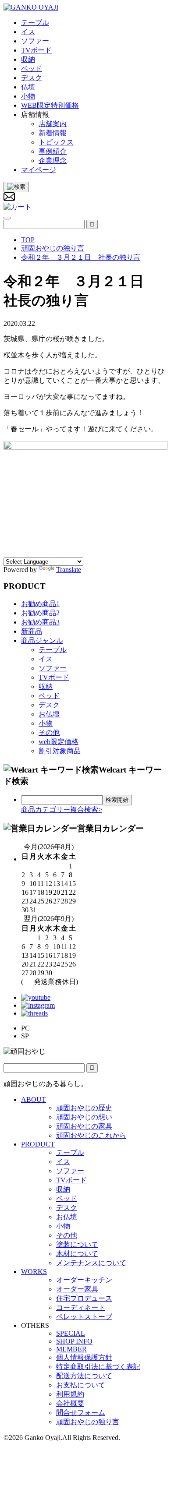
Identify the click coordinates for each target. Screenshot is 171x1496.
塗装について (77, 1244)
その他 (49, 732)
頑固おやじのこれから (91, 1135)
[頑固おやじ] (31, 7)
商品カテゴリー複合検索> (61, 809)
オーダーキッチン (84, 1280)
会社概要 (70, 1403)
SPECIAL (70, 1333)
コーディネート (80, 1307)
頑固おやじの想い (84, 1117)
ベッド (49, 695)
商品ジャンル (42, 640)
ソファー (53, 668)
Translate (68, 569)
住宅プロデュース (84, 1298)
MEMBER (71, 1349)
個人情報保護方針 (84, 1357)
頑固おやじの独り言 (87, 1421)
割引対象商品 (60, 751)
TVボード (54, 677)
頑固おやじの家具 (84, 1126)
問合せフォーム (80, 1412)
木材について (77, 1253)
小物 (46, 723)
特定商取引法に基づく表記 (98, 1366)
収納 (46, 686)
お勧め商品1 (40, 603)
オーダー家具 (77, 1289)
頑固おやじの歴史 (84, 1107)
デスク (49, 705)
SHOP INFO (74, 1341)
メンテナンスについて (91, 1263)
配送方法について (84, 1376)
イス (46, 659)
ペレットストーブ (84, 1316)
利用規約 (70, 1394)
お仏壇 (49, 714)
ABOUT (33, 1099)
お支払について (80, 1385)
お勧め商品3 (40, 622)
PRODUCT (38, 1144)
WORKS (34, 1271)
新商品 (31, 631)
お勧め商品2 (40, 613)
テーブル (53, 649)
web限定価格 (58, 741)
